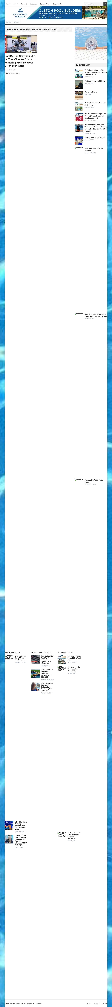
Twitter (96, 1003)
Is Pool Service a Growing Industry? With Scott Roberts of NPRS (21, 825)
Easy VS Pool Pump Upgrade (95, 137)
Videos (16, 22)
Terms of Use (57, 4)
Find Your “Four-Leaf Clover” (95, 81)
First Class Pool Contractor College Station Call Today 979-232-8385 (47, 687)
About (16, 4)
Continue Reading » (12, 74)
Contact (24, 4)
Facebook (104, 1003)
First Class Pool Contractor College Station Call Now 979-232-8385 (47, 673)
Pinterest (88, 1003)
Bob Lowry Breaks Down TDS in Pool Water (74, 658)
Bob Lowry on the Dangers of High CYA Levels (74, 669)
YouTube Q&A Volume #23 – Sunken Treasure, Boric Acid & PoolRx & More (96, 72)
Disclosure (33, 4)
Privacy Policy (45, 4)
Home (8, 4)
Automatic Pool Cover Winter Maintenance (20, 658)
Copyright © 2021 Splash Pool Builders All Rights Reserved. (23, 1003)
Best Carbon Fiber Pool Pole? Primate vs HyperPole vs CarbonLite (47, 659)
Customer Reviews (91, 92)
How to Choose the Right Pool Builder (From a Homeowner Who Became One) (95, 116)
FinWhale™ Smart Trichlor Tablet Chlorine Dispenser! (74, 835)
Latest (8, 22)
